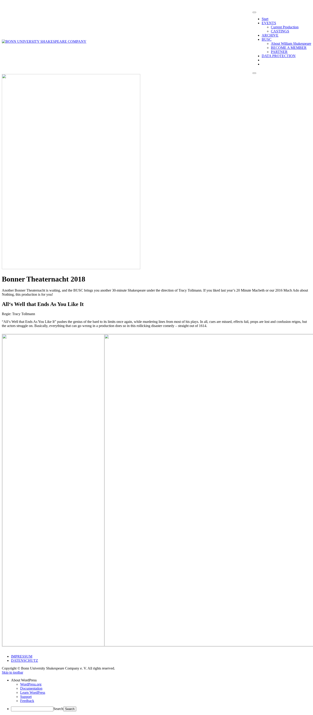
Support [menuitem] (26, 697)
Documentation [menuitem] (31, 688)
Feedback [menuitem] (27, 701)
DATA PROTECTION (279, 56)
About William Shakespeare (291, 43)
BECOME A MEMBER (289, 48)
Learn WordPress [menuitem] (32, 692)
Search (58, 709)
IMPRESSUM (21, 656)
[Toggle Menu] (254, 12)
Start (265, 19)
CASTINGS (280, 31)
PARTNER (279, 52)
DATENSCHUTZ (24, 660)
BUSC (267, 39)
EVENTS (269, 23)
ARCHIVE (270, 35)
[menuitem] (161, 680)
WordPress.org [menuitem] (30, 684)
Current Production (285, 27)
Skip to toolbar (12, 672)
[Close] (254, 73)
